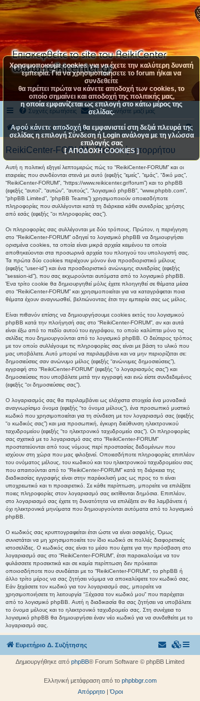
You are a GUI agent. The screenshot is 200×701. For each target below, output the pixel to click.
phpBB (80, 661)
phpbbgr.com (139, 680)
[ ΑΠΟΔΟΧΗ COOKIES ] (101, 151)
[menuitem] (177, 645)
